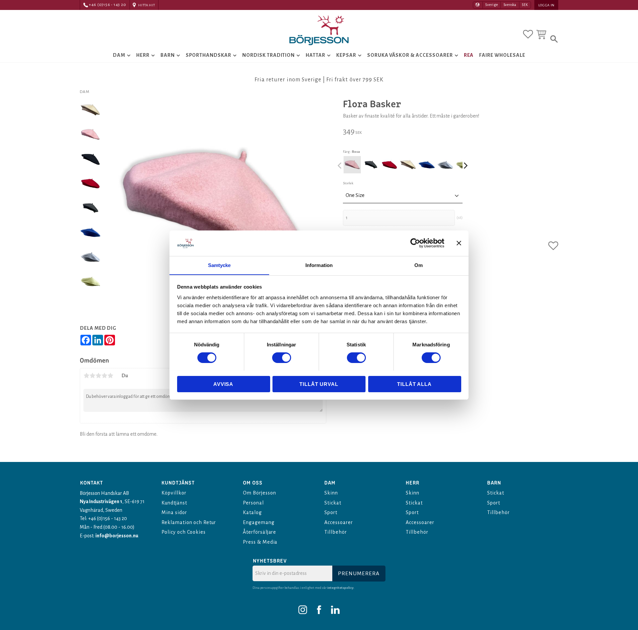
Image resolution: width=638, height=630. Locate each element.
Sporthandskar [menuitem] (208, 55)
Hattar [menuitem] (315, 55)
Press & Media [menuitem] (260, 542)
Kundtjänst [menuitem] (174, 502)
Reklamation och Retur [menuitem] (188, 522)
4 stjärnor (104, 376)
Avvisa (223, 384)
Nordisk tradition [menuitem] (268, 55)
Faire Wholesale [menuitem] (502, 55)
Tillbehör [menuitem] (335, 532)
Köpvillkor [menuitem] (173, 492)
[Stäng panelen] (459, 243)
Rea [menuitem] (469, 55)
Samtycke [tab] (219, 265)
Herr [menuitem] (143, 55)
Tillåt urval (318, 384)
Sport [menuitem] (330, 512)
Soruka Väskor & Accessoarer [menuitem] (410, 55)
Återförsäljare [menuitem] (259, 532)
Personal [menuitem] (253, 502)
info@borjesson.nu (116, 535)
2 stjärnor (92, 376)
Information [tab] (319, 265)
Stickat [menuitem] (332, 502)
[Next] (465, 165)
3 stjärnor (98, 376)
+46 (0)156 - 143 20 (107, 5)
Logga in (546, 5)
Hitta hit (146, 5)
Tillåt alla (414, 384)
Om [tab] (418, 265)
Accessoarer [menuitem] (338, 522)
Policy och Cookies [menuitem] (183, 532)
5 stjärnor (110, 376)
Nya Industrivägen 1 (101, 501)
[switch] (281, 357)
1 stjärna (86, 376)
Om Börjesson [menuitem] (259, 492)
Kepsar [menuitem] (346, 55)
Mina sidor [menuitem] (174, 512)
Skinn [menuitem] (331, 492)
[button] (528, 34)
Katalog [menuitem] (252, 512)
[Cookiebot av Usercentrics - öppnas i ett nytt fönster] (415, 243)
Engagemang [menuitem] (258, 522)
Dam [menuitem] (119, 55)
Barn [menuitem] (167, 55)
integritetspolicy (340, 587)
